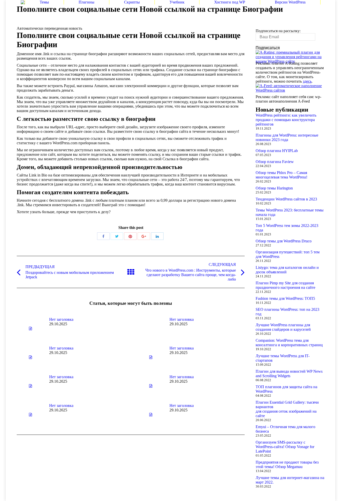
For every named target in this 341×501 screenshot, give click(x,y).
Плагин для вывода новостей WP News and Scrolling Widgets (289, 373)
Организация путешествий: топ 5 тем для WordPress (288, 254)
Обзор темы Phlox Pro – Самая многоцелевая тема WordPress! (281, 174)
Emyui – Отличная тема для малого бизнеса (285, 429)
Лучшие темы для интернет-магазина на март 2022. (290, 480)
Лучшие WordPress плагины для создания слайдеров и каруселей (283, 327)
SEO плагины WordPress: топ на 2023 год (287, 311)
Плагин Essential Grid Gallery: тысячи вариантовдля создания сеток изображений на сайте (287, 409)
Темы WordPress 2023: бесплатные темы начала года (290, 212)
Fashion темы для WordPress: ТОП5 (285, 298)
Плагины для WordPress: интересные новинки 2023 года (287, 137)
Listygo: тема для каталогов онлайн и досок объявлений (287, 269)
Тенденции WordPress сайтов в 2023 (286, 199)
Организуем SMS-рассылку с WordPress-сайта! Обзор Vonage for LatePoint (285, 446)
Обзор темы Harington (274, 188)
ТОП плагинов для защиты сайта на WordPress (286, 389)
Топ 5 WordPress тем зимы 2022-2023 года (287, 227)
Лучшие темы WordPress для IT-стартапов (283, 358)
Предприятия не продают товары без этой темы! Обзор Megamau (287, 464)
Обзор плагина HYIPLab (277, 151)
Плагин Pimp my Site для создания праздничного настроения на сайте (285, 285)
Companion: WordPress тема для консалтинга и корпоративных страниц (289, 342)
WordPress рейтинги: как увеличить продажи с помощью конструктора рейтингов (286, 119)
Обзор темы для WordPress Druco (284, 241)
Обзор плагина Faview (275, 162)
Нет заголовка (61, 319)
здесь (307, 81)
